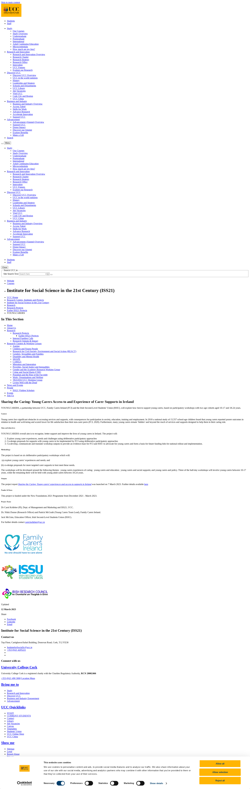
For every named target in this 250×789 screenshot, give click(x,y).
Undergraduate (19, 36)
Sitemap (10, 749)
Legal (9, 751)
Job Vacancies (19, 91)
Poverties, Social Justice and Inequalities (31, 367)
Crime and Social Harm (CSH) (27, 372)
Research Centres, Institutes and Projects (25, 300)
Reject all (220, 780)
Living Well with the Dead (25, 382)
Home (10, 325)
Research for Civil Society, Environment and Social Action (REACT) (44, 351)
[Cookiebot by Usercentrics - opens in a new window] (24, 783)
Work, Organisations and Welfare (28, 377)
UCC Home (12, 297)
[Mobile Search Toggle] (2, 143)
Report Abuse (13, 754)
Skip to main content (10, 2)
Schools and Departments (24, 85)
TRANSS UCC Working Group (27, 380)
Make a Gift (18, 135)
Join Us (10, 395)
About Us (11, 328)
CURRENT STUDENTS (19, 716)
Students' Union (14, 731)
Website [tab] (10, 281)
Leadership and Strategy (24, 83)
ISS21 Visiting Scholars (23, 390)
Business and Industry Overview (28, 104)
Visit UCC (17, 93)
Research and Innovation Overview (29, 54)
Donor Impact (19, 127)
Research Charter (21, 57)
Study (9, 690)
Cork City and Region (23, 96)
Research (11, 305)
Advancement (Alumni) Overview (28, 122)
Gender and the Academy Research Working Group (36, 369)
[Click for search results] (51, 274)
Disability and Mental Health (26, 356)
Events (10, 393)
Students (11, 21)
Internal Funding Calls (23, 338)
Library (10, 721)
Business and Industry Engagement (23, 698)
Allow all (220, 763)
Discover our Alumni (22, 130)
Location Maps (28, 678)
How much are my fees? (24, 49)
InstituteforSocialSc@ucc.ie (19, 647)
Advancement (13, 701)
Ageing (16, 346)
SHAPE (16, 359)
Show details (156, 783)
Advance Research (21, 111)
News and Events (15, 385)
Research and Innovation (18, 693)
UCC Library (19, 88)
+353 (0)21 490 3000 (11, 678)
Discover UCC (14, 696)
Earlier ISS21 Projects (17, 310)
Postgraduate (18, 39)
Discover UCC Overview (24, 75)
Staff (9, 23)
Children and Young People (25, 349)
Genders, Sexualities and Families (28, 354)
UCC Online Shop (15, 734)
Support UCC (19, 117)
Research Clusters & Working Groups (24, 343)
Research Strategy (21, 59)
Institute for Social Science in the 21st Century (28, 302)
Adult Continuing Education (26, 44)
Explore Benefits (20, 132)
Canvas (10, 726)
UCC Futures (19, 67)
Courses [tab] (10, 283)
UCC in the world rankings (25, 78)
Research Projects (15, 308)
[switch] (89, 783)
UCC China (18, 98)
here (146, 484)
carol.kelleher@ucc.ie (35, 522)
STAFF (10, 713)
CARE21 (17, 362)
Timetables (12, 729)
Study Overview (20, 33)
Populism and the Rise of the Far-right (30, 375)
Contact (10, 718)
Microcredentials (20, 46)
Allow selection (220, 772)
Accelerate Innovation (23, 114)
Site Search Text (11, 274)
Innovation (18, 65)
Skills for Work (20, 109)
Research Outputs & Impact (25, 341)
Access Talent (19, 106)
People (10, 388)
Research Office (20, 62)
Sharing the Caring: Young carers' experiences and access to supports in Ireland (54, 484)
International (18, 41)
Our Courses (18, 31)
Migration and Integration (24, 364)
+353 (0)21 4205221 (16, 650)
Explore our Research (23, 70)
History (16, 80)
